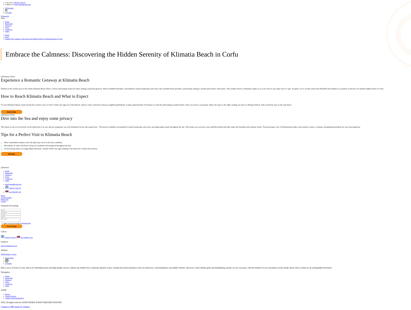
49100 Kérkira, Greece (8, 254)
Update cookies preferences (14, 298)
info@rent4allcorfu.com (23, 4)
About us (8, 26)
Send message (11, 226)
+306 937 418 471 (19, 3)
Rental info (9, 24)
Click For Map (11, 112)
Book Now (11, 154)
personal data (26, 223)
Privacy (7, 294)
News (7, 28)
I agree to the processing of (17, 223)
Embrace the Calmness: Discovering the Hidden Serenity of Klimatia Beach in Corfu (33, 39)
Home (7, 22)
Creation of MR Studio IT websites (15, 307)
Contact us (8, 29)
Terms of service (10, 296)
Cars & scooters (6, 198)
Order (7, 31)
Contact (3, 201)
